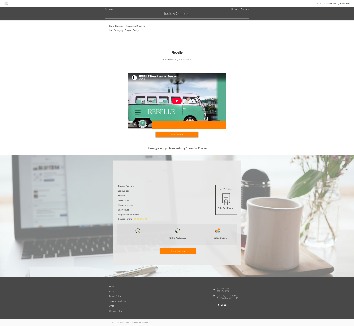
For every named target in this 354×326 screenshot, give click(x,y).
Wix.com (145, 322)
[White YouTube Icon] (225, 305)
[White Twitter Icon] (221, 305)
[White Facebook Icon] (218, 305)
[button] (177, 134)
